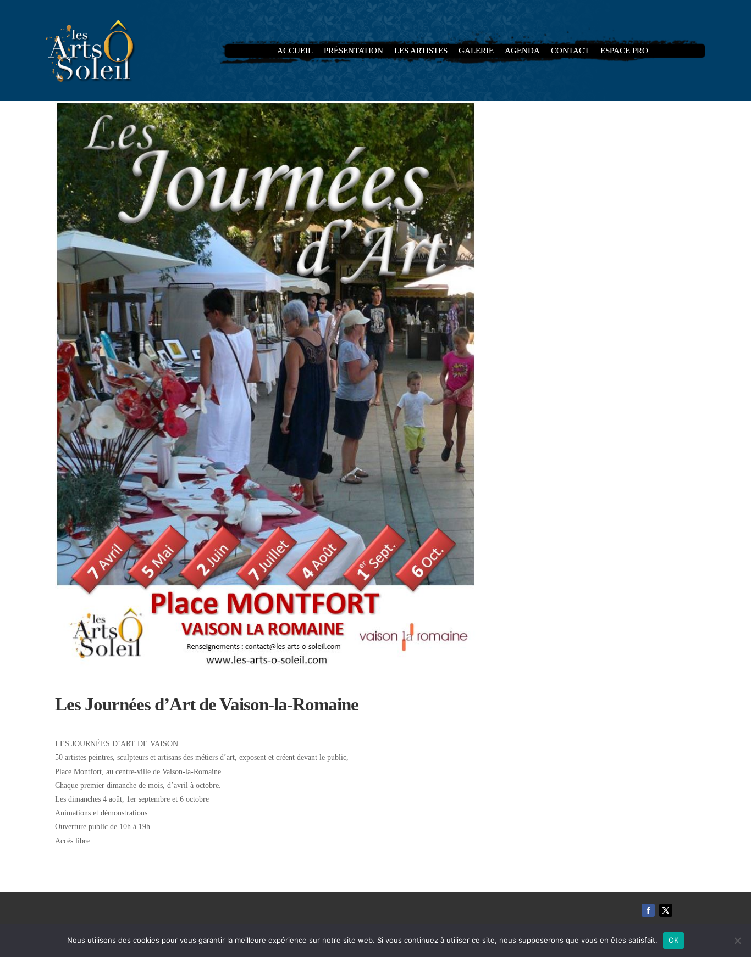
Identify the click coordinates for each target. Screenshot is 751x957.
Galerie (476, 51)
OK (674, 940)
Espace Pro (624, 51)
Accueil (295, 51)
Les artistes (421, 51)
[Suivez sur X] (665, 910)
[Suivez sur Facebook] (648, 910)
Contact (570, 51)
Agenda (522, 51)
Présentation (353, 51)
